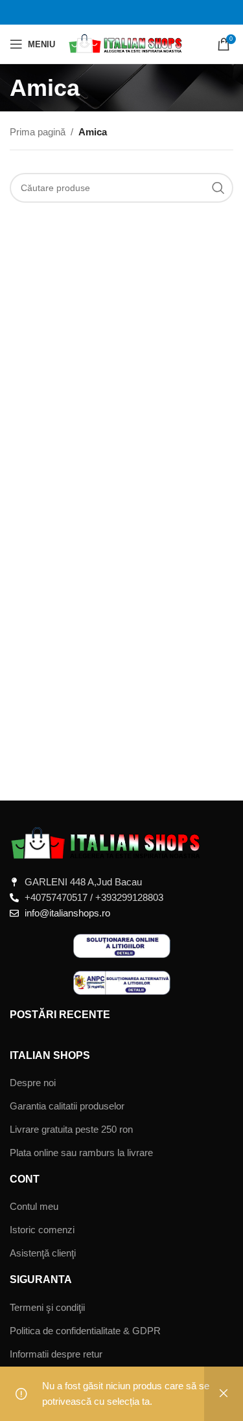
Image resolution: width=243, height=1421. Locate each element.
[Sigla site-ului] (126, 43)
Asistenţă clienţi (43, 1252)
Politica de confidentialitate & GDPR (85, 1330)
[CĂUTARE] (218, 188)
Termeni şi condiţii (47, 1307)
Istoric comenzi (42, 1229)
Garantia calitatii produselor (67, 1105)
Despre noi (33, 1082)
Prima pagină (37, 131)
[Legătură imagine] (107, 842)
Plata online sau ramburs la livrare (81, 1152)
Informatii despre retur (56, 1353)
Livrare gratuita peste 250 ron (71, 1129)
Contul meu (34, 1206)
